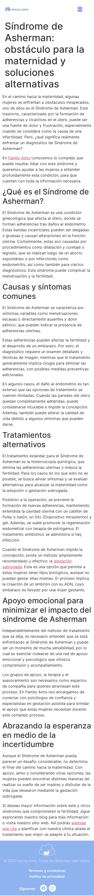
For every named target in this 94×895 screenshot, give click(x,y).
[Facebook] (43, 888)
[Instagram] (52, 888)
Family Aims (19, 157)
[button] (80, 9)
